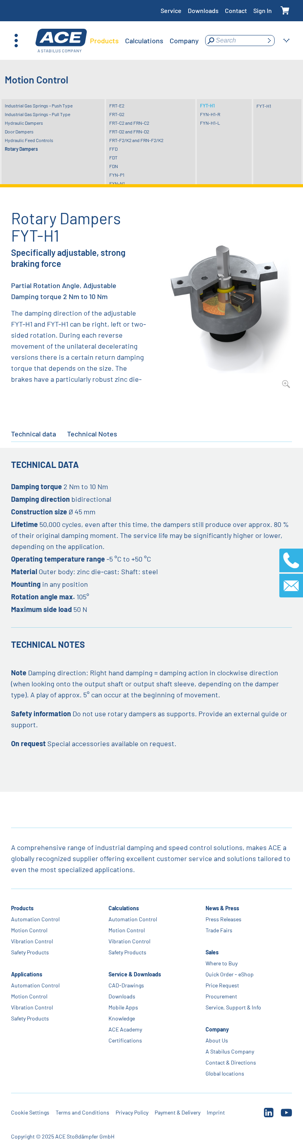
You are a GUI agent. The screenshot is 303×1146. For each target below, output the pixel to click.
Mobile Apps (123, 1007)
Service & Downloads (134, 974)
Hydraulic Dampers (24, 123)
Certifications (125, 1040)
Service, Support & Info (233, 1007)
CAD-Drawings (126, 985)
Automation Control (35, 919)
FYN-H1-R (210, 114)
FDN (113, 166)
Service (171, 10)
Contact (236, 10)
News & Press (222, 908)
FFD (113, 149)
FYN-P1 (116, 174)
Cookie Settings (30, 1112)
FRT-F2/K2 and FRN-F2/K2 (136, 140)
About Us (217, 1040)
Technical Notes (92, 433)
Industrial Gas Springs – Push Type (39, 105)
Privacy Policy (132, 1112)
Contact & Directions (231, 1062)
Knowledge (121, 1018)
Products (22, 908)
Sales (212, 952)
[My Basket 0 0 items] (285, 11)
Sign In (262, 10)
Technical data (33, 433)
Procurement (221, 996)
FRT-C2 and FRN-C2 (129, 123)
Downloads (203, 10)
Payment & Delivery (177, 1112)
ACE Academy (125, 1029)
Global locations (225, 1073)
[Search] (269, 40)
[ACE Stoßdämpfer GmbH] (61, 41)
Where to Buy (222, 963)
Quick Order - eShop (230, 974)
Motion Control (29, 930)
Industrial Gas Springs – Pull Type (37, 114)
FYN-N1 (117, 183)
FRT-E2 (116, 105)
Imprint (216, 1112)
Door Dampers (19, 131)
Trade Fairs (219, 930)
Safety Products (30, 952)
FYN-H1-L (210, 123)
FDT (113, 157)
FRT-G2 (116, 114)
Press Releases (223, 919)
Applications (26, 974)
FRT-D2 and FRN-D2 (129, 131)
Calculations (123, 908)
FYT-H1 (207, 105)
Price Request (222, 985)
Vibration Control (32, 941)
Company (217, 1029)
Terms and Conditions (82, 1112)
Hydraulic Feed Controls (29, 140)
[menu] (144, 40)
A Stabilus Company (230, 1051)
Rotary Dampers (21, 149)
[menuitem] (104, 40)
